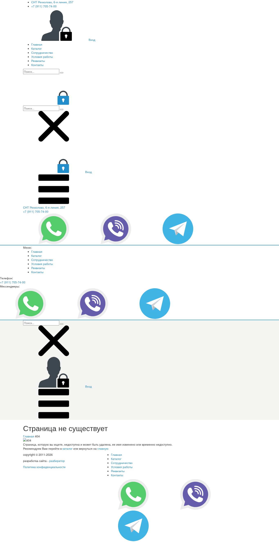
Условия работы (42, 57)
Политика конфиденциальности (44, 467)
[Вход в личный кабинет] (53, 104)
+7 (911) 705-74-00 (44, 6)
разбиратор (57, 461)
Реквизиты (38, 61)
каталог (67, 448)
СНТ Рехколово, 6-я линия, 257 (52, 2)
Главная (36, 44)
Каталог (36, 48)
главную (102, 448)
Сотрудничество (42, 52)
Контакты (37, 65)
